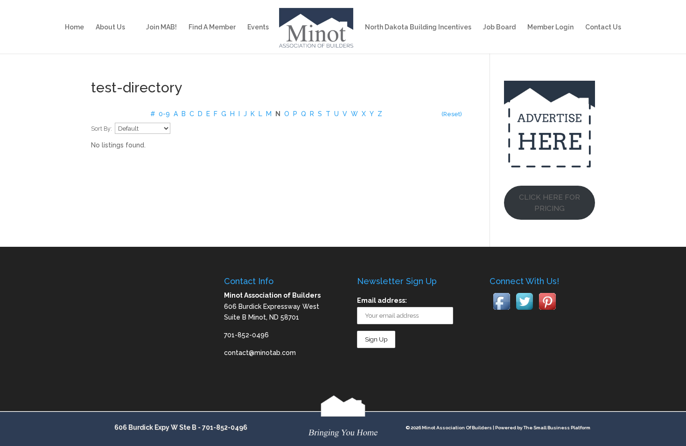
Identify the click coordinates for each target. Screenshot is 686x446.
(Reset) (451, 114)
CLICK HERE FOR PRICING (549, 203)
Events (258, 27)
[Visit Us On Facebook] (501, 310)
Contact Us (603, 27)
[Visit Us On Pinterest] (547, 310)
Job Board (499, 27)
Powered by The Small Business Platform (542, 427)
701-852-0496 (224, 427)
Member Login (550, 27)
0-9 (164, 114)
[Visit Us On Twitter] (524, 310)
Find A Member (212, 27)
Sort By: (101, 128)
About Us (110, 27)
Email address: (382, 300)
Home (74, 27)
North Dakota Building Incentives (418, 27)
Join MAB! (161, 27)
